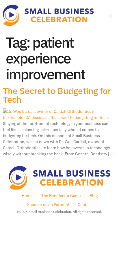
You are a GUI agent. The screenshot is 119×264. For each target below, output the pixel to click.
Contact (85, 204)
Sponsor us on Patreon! (48, 204)
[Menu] (110, 16)
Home (27, 195)
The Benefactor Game (61, 195)
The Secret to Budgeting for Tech (57, 95)
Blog (94, 195)
